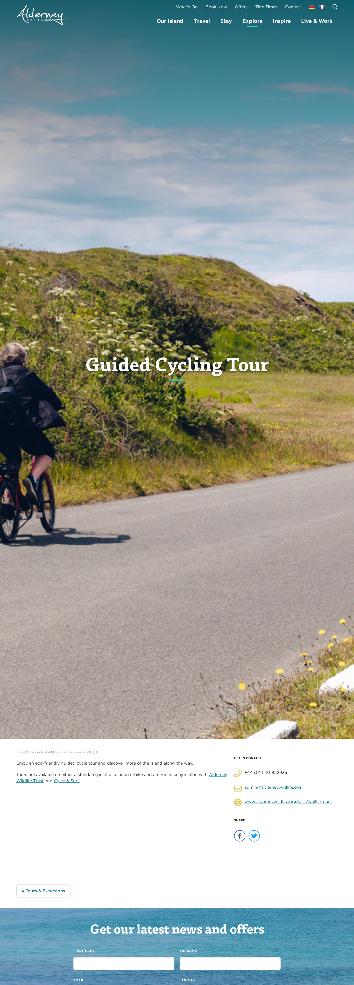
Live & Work (316, 21)
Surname (188, 951)
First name (84, 951)
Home (20, 752)
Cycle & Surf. (67, 780)
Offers (241, 6)
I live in (187, 980)
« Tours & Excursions (43, 890)
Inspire (282, 21)
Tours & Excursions (55, 752)
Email (78, 980)
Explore (252, 21)
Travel (202, 21)
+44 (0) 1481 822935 (265, 772)
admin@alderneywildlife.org (272, 787)
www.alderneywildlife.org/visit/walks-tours (288, 801)
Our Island (170, 21)
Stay (226, 21)
